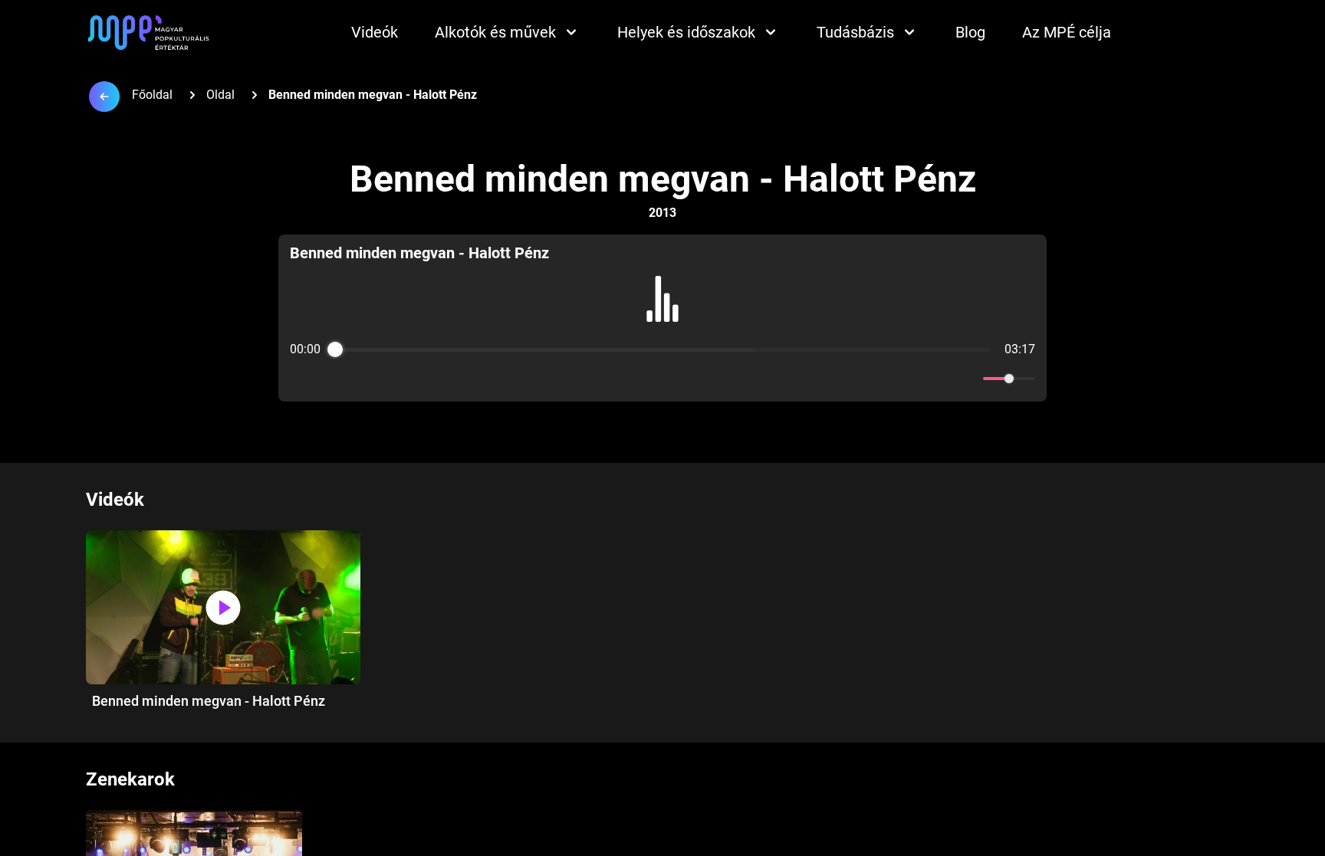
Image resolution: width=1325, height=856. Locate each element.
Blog (970, 32)
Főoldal (152, 94)
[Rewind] (629, 379)
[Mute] (968, 379)
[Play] (662, 378)
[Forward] (695, 379)
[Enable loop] (300, 379)
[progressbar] (662, 349)
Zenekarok (130, 779)
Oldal (220, 94)
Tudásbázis (855, 32)
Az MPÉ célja (1066, 32)
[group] (662, 318)
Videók (374, 32)
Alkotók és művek (495, 32)
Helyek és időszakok (686, 32)
